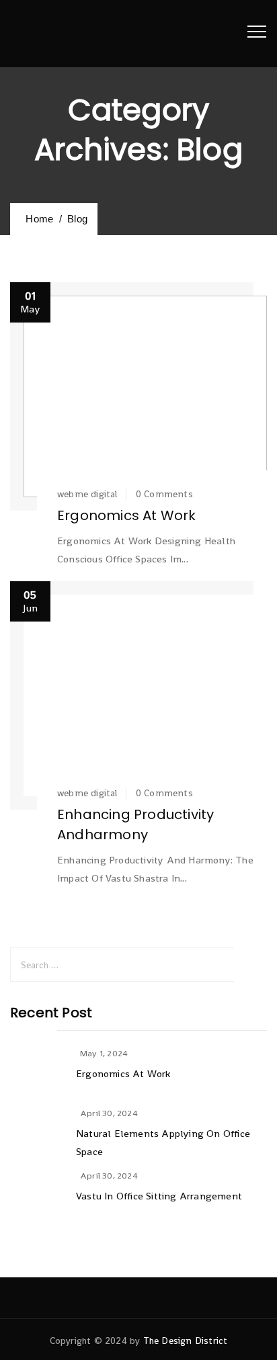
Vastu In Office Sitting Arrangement (159, 1195)
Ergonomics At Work (126, 515)
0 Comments (164, 494)
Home (36, 218)
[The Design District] (47, 33)
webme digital (87, 494)
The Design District (185, 1340)
